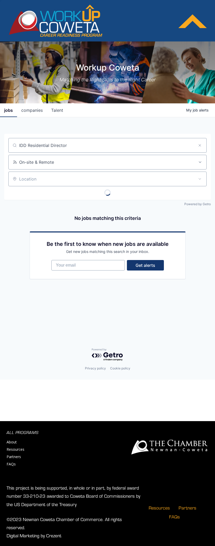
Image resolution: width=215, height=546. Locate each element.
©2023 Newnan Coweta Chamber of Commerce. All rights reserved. (64, 523)
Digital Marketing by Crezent (34, 535)
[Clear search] (200, 145)
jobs (8, 110)
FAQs (11, 464)
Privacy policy (95, 368)
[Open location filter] (200, 179)
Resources (15, 449)
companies (32, 110)
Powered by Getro (197, 204)
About (12, 441)
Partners (14, 456)
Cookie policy (120, 368)
